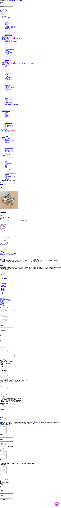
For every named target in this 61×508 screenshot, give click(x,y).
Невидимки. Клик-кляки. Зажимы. (12, 31)
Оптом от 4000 (3, 358)
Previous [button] (2, 256)
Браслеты (7, 23)
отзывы (1, 265)
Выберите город (12, 0)
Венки (6, 59)
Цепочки (6, 70)
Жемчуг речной (8, 150)
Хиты (7, 37)
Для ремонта (7, 107)
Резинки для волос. (9, 28)
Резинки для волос (8, 40)
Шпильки (7, 60)
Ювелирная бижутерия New (10, 26)
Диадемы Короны (8, 55)
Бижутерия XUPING (9, 126)
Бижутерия (4, 292)
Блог (3, 285)
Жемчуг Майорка (8, 123)
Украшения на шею (9, 20)
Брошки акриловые (9, 99)
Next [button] (1, 263)
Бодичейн (7, 74)
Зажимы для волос (8, 52)
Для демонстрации (8, 106)
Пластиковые (7, 45)
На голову (7, 53)
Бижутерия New (8, 18)
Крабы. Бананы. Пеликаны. (10, 29)
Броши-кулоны (8, 96)
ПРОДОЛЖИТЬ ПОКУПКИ (6, 368)
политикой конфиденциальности (37, 422)
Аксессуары (4, 294)
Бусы (6, 68)
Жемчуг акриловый (9, 151)
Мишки (6, 175)
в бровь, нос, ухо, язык (9, 102)
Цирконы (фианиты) (9, 121)
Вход (1, 1)
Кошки (6, 164)
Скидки (4, 283)
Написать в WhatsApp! (4, 311)
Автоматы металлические (10, 48)
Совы (6, 166)
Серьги (6, 19)
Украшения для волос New (10, 27)
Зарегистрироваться (4, 444)
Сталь (6, 127)
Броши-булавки (8, 94)
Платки (6, 132)
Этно (6, 161)
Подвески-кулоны (8, 67)
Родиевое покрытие (9, 125)
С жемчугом (7, 76)
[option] (15, 260)
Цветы (6, 167)
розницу (10, 276)
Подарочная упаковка (9, 105)
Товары (3, 288)
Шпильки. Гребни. (8, 32)
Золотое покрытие (8, 124)
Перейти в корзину (4, 479)
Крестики (7, 179)
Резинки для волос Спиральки (11, 41)
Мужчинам (7, 174)
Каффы (6, 81)
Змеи (6, 165)
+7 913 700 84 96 (19, 0)
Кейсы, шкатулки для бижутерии (11, 104)
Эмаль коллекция (8, 171)
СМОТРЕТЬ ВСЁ (6, 17)
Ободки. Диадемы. (8, 34)
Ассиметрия (7, 85)
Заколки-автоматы (8, 30)
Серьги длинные (8, 79)
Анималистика (8, 163)
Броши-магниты (8, 95)
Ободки (6, 54)
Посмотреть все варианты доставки (7, 254)
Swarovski (7, 120)
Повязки (6, 57)
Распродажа (4, 295)
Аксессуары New (8, 35)
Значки (6, 98)
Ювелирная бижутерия (7, 293)
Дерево (6, 149)
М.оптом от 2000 (3, 359)
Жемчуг (6, 177)
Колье (6, 66)
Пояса (6, 133)
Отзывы (4, 284)
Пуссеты (6, 80)
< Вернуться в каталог (4, 185)
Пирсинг (6, 100)
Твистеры (7, 42)
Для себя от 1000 (3, 360)
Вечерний (7, 159)
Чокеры (6, 72)
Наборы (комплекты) (9, 69)
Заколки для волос (8, 47)
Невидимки (7, 50)
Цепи (6, 170)
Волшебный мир (8, 169)
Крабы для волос (8, 43)
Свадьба (4, 38)
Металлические (8, 44)
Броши (6, 22)
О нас (3, 279)
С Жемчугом (8, 38)
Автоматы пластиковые (9, 49)
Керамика (7, 128)
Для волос (4, 291)
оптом (6, 276)
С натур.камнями (8, 77)
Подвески (7, 114)
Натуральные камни (9, 148)
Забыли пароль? (3, 442)
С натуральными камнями (10, 87)
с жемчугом (7, 82)
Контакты (4, 286)
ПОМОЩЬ (4, 278)
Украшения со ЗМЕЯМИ (19, 63)
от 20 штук (17, 38)
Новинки (4, 37)
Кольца (6, 24)
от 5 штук (13, 38)
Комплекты (7, 116)
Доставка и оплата (6, 281)
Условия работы (5, 280)
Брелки (6, 136)
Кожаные (7, 88)
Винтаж (6, 162)
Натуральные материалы (10, 176)
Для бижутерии (8, 103)
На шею (6, 65)
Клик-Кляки (7, 51)
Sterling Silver (7, 154)
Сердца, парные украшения (10, 173)
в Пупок (6, 101)
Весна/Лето (7, 168)
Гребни (6, 56)
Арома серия (7, 178)
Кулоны (6, 75)
